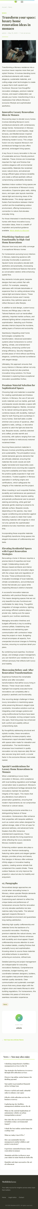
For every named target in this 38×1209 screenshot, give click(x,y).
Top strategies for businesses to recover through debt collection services (19, 1071)
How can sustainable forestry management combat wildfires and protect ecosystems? (17, 1142)
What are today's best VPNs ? (15, 1135)
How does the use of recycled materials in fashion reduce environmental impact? (18, 1122)
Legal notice (12, 1197)
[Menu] (22, 1)
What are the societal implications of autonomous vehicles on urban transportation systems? (17, 1113)
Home (4, 1197)
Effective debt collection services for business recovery (17, 1098)
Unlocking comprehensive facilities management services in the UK (17, 1065)
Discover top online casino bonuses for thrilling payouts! (18, 1078)
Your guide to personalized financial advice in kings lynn (17, 1085)
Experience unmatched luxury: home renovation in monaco (18, 1150)
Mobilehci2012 (9, 1181)
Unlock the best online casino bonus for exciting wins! (18, 1129)
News (10, 7)
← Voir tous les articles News (13, 1040)
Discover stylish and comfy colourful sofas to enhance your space (17, 1092)
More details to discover (19, 231)
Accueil (4, 7)
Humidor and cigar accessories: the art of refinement (18, 1163)
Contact (21, 1197)
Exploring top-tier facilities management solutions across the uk (17, 1105)
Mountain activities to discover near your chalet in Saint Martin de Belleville (19, 1156)
